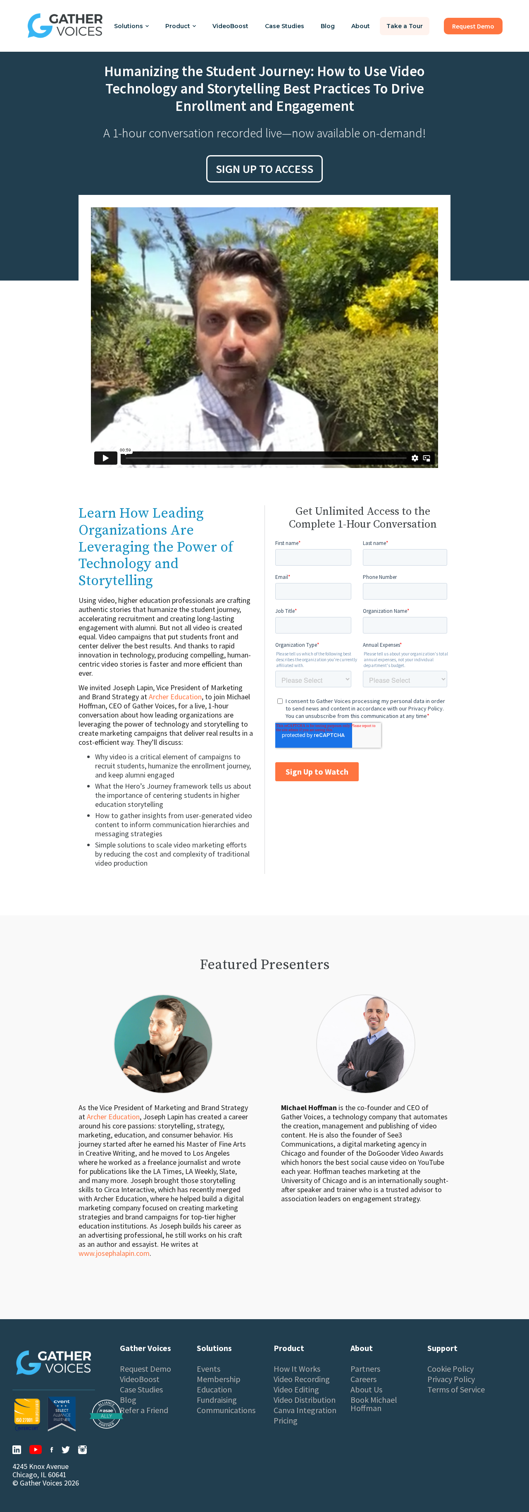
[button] (131, 26)
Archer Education (175, 696)
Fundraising (217, 1400)
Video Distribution (305, 1400)
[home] (65, 26)
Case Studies (284, 26)
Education (214, 1389)
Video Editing (296, 1389)
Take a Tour (404, 26)
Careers (363, 1379)
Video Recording (302, 1379)
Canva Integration (305, 1410)
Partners (365, 1369)
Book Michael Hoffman (373, 1404)
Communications (226, 1410)
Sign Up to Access (264, 168)
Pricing (286, 1420)
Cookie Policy (450, 1369)
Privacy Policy (451, 1379)
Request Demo (145, 1369)
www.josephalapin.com (114, 1253)
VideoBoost (230, 26)
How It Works (297, 1369)
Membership (219, 1379)
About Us (366, 1389)
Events (208, 1369)
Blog (328, 26)
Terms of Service (456, 1389)
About (360, 26)
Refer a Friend (144, 1410)
